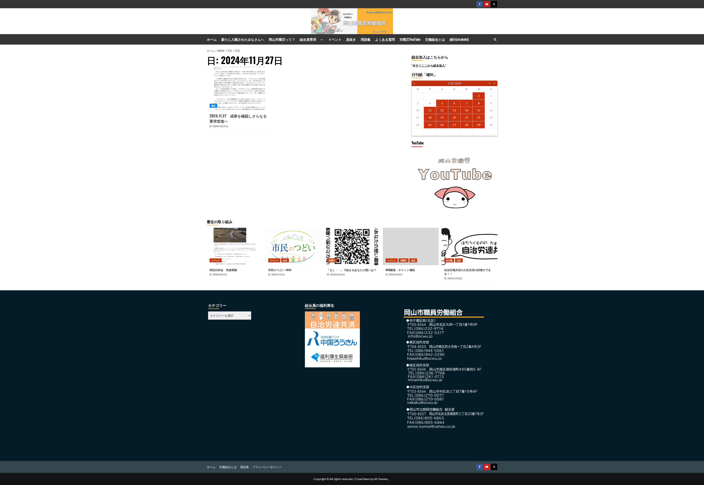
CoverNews (362, 479)
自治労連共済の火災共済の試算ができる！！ (467, 272)
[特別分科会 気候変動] (235, 246)
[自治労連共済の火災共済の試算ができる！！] (469, 246)
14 (466, 110)
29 (478, 124)
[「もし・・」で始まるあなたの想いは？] (352, 246)
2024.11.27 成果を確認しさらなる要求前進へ (238, 118)
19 (442, 117)
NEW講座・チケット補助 (400, 270)
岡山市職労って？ (282, 39)
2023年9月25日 (337, 274)
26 (442, 124)
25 (430, 124)
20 (454, 117)
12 (442, 110)
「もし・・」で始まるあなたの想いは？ (351, 270)
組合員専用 (310, 39)
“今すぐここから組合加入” (429, 65)
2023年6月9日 (395, 274)
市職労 (332, 260)
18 (430, 117)
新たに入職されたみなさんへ (242, 39)
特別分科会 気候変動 (223, 270)
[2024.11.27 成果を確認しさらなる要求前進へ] (239, 88)
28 (466, 124)
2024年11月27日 (220, 126)
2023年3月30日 (454, 278)
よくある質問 (385, 39)
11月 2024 (454, 83)
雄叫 (213, 105)
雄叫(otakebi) (459, 39)
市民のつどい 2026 (281, 270)
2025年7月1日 (278, 274)
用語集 (366, 39)
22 (478, 117)
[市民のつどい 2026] (293, 246)
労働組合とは (435, 39)
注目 (285, 260)
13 (454, 110)
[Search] (495, 39)
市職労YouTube (410, 39)
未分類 (449, 260)
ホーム (212, 39)
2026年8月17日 (220, 274)
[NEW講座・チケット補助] (411, 246)
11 (430, 110)
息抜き (351, 39)
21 (466, 117)
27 (454, 124)
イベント (335, 39)
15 (478, 110)
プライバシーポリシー (267, 467)
